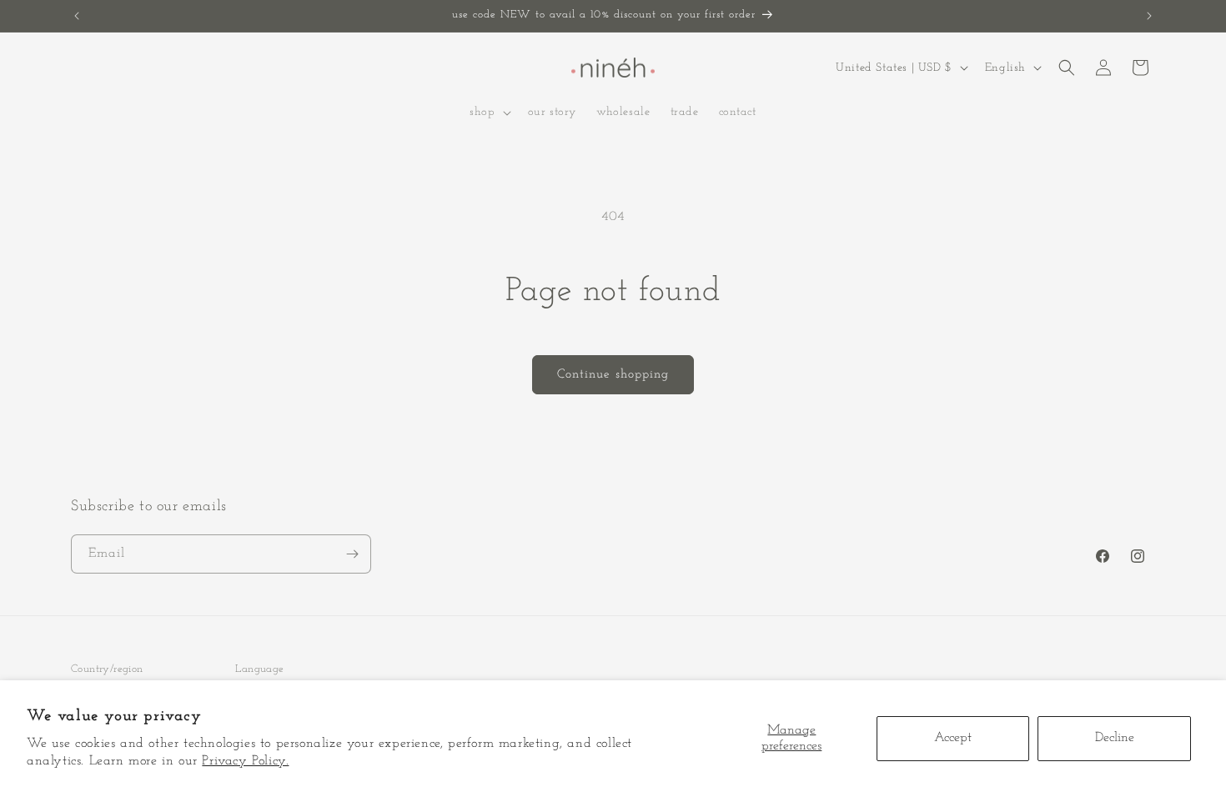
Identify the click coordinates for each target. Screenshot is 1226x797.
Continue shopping (613, 374)
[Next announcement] (1149, 16)
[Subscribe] (352, 554)
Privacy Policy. (245, 761)
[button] (488, 112)
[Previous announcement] (76, 16)
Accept (953, 737)
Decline (1114, 737)
